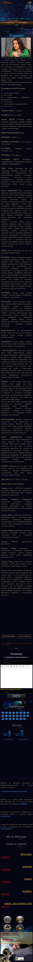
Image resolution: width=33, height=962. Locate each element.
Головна (3, 19)
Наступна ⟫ (24, 636)
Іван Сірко (26, 29)
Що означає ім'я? (13, 19)
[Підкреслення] (7, 666)
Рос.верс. (7, 31)
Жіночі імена (25, 19)
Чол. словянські (8, 739)
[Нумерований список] (23, 666)
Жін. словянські (23, 739)
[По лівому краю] (11, 666)
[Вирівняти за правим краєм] (16, 666)
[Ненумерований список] (20, 666)
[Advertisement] (16, 616)
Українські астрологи (10, 936)
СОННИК (23, 804)
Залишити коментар (16, 696)
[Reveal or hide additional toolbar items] (26, 666)
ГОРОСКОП (5, 816)
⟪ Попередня (9, 636)
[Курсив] (5, 666)
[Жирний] (2, 666)
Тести (14, 933)
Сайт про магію (19, 949)
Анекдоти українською (11, 942)
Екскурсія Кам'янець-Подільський (14, 791)
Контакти (20, 939)
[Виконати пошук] (28, 7)
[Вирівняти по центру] (14, 666)
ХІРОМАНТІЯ (6, 829)
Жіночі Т (3, 20)
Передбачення (7, 939)
